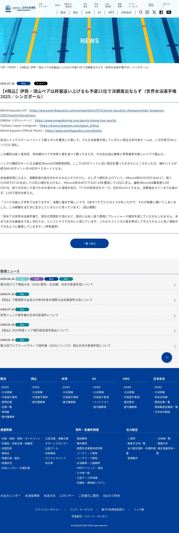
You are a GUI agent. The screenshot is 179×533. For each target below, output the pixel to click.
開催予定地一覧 (137, 443)
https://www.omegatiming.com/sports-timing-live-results (75, 120)
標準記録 (7, 402)
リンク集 (139, 509)
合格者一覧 (164, 438)
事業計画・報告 (11, 458)
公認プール (51, 448)
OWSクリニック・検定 (90, 468)
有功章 (49, 463)
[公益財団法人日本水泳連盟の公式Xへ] (154, 13)
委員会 (5, 453)
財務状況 (7, 463)
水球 (64, 378)
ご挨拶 (131, 438)
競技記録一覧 (162, 402)
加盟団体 (7, 448)
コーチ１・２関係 (87, 453)
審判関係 (82, 443)
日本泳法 (159, 378)
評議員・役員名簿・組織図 (17, 443)
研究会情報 (161, 397)
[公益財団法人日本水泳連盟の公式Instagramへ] (147, 13)
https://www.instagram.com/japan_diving (69, 125)
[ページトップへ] (167, 357)
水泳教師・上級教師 (88, 463)
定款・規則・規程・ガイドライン (21, 438)
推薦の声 (163, 443)
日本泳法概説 (162, 411)
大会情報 (7, 392)
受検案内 (133, 458)
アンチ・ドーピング (81, 509)
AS (94, 378)
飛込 (34, 378)
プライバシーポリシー (48, 509)
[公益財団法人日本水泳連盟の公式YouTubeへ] (168, 13)
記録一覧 (7, 407)
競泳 (3, 378)
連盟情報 (6, 429)
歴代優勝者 (8, 416)
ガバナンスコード (55, 458)
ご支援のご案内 (88, 495)
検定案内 (129, 402)
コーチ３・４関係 (87, 458)
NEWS (57, 5)
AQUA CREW (111, 495)
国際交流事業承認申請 (90, 448)
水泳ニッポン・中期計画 (16, 468)
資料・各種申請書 (87, 429)
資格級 (5, 411)
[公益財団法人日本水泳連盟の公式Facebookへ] (161, 13)
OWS (126, 378)
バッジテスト (101, 402)
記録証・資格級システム (91, 482)
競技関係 (82, 438)
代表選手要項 (9, 397)
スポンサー (166, 5)
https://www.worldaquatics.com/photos (73, 130)
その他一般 (83, 472)
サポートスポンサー (56, 443)
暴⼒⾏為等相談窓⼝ (113, 509)
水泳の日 (49, 495)
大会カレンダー (10, 495)
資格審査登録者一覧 (166, 407)
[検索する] (141, 13)
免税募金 (50, 453)
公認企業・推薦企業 (56, 438)
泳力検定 (132, 429)
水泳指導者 (32, 495)
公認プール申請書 (87, 477)
